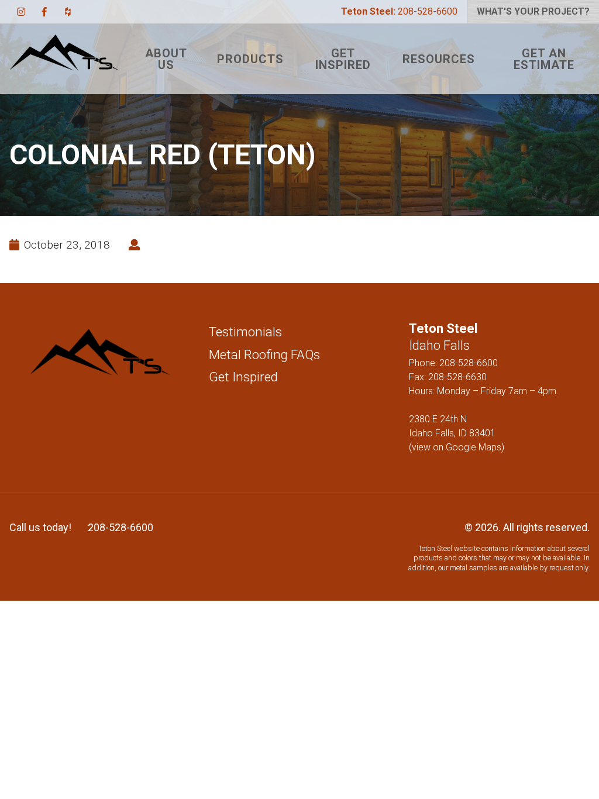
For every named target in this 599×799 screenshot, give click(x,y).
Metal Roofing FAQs (264, 354)
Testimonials (245, 331)
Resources (438, 59)
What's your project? (533, 11)
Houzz (68, 11)
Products (250, 59)
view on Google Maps (456, 447)
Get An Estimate (544, 59)
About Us (166, 59)
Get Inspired (343, 59)
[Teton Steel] (64, 59)
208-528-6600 (399, 11)
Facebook (44, 11)
